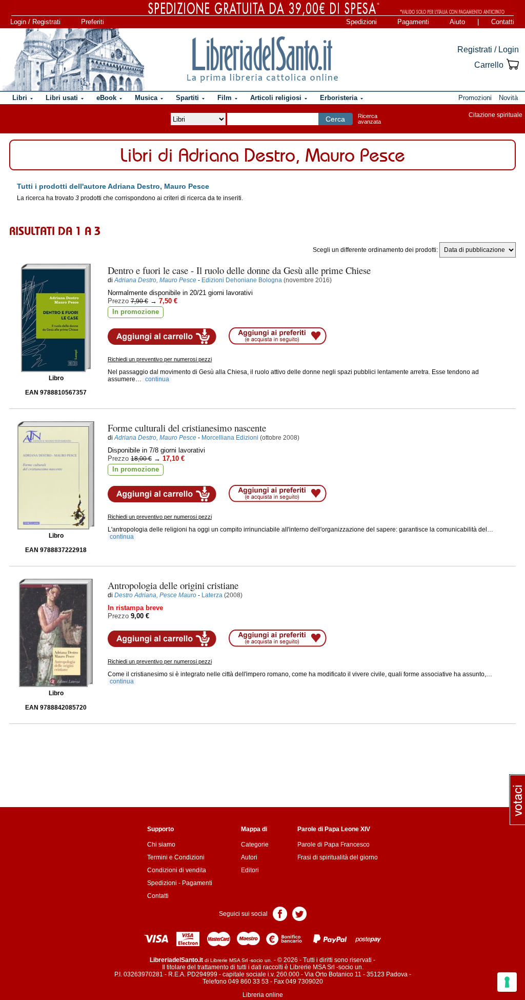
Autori (249, 857)
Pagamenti (413, 22)
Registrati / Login (488, 49)
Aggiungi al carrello (162, 336)
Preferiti (92, 22)
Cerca (335, 119)
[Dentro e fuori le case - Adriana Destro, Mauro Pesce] (56, 318)
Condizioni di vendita (176, 870)
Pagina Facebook (280, 913)
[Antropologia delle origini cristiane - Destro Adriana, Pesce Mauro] (56, 633)
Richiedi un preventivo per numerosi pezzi (160, 359)
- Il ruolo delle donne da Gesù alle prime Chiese (239, 270)
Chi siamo (161, 844)
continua (157, 379)
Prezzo (118, 301)
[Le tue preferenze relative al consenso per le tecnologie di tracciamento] (507, 982)
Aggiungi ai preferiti (278, 336)
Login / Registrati (35, 22)
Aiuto (457, 22)
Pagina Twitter (299, 913)
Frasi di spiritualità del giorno (337, 857)
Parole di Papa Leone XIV (333, 829)
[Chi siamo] (73, 59)
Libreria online (263, 994)
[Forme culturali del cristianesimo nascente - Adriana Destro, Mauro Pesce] (55, 475)
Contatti (502, 22)
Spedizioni (361, 22)
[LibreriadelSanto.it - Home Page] (262, 59)
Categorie (255, 844)
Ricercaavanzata (369, 119)
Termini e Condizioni (176, 857)
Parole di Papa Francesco (333, 844)
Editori (250, 870)
